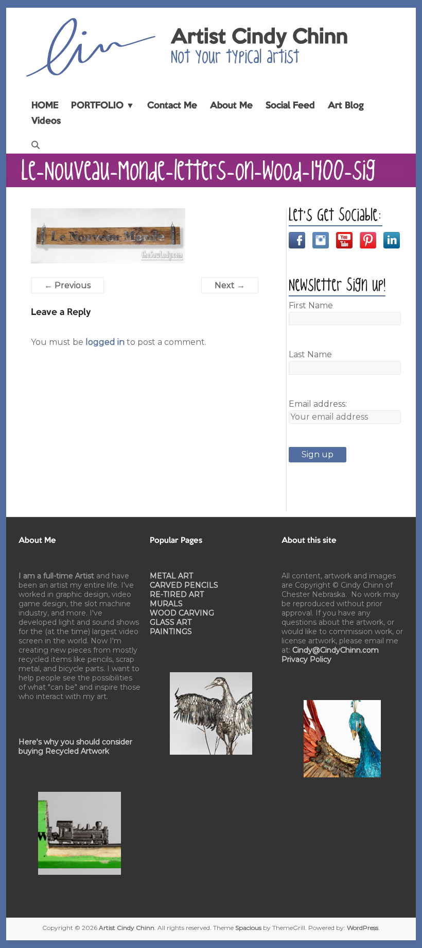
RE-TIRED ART (177, 594)
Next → (230, 285)
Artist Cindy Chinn (259, 37)
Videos (46, 121)
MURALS (166, 603)
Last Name (310, 354)
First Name (311, 305)
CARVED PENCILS (184, 585)
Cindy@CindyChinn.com (335, 650)
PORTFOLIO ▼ (102, 106)
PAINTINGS (171, 631)
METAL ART (171, 575)
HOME (44, 106)
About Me (231, 106)
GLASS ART (170, 622)
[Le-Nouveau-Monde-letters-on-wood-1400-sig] (108, 214)
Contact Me (172, 106)
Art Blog (346, 106)
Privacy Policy (306, 659)
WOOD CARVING (182, 613)
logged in (105, 342)
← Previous (67, 285)
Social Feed (290, 106)
